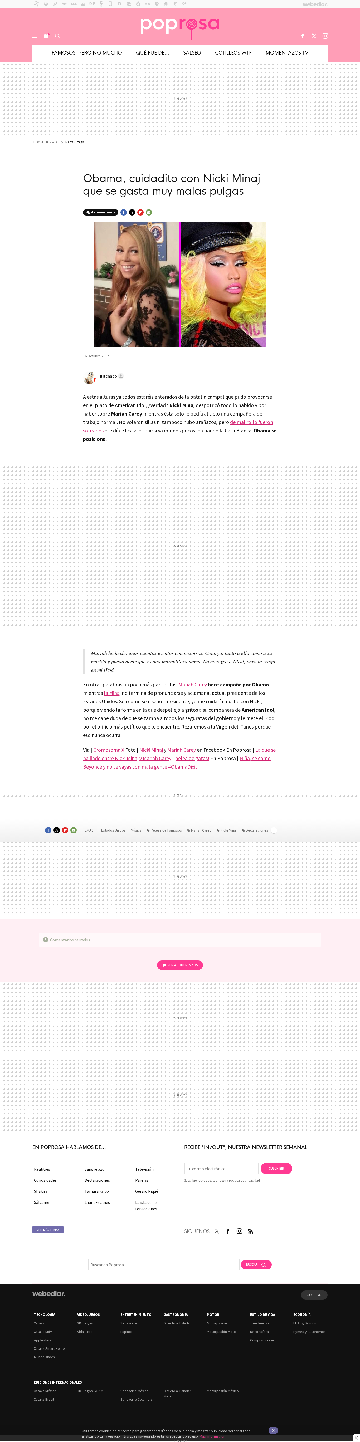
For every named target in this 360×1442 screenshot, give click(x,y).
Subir (310, 1295)
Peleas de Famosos (166, 830)
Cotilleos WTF (233, 52)
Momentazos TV (287, 52)
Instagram (325, 36)
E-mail (149, 212)
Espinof (126, 1331)
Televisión (144, 1169)
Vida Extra (85, 1331)
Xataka (39, 1323)
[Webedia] (48, 1293)
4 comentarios (103, 212)
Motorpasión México (223, 1391)
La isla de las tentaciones (146, 1205)
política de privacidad (244, 1180)
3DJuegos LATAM (90, 1391)
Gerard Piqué (146, 1191)
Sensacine (128, 1323)
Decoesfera (259, 1331)
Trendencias (259, 1323)
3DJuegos (85, 1323)
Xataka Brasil (44, 1399)
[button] (111, 376)
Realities (42, 1169)
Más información (212, 1436)
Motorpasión (217, 1323)
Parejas (141, 1180)
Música (136, 830)
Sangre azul (95, 1169)
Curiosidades (45, 1180)
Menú (35, 36)
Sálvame (41, 1202)
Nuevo (46, 36)
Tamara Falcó (97, 1191)
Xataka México (45, 1391)
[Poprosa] (180, 26)
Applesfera (43, 1340)
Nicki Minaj (151, 749)
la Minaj (112, 693)
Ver (183, 965)
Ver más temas (48, 1230)
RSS (250, 1230)
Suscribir (276, 1168)
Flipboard (140, 212)
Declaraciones (97, 1180)
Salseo (192, 52)
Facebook (302, 36)
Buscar (57, 36)
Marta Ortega (74, 142)
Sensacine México (134, 1391)
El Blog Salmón (304, 1323)
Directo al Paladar (177, 1323)
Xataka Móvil (43, 1331)
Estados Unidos (113, 830)
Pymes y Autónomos (309, 1331)
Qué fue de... (152, 52)
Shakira (40, 1191)
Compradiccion (262, 1340)
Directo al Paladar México (177, 1394)
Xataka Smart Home (49, 1348)
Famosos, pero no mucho (87, 52)
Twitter (314, 36)
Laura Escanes (97, 1202)
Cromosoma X (108, 749)
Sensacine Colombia (136, 1399)
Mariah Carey (192, 684)
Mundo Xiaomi (45, 1357)
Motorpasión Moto (221, 1331)
